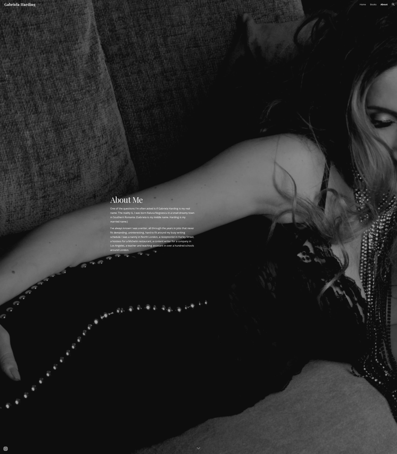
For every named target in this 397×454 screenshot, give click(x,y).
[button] (393, 4)
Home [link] (363, 4)
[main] (152, 227)
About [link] (384, 4)
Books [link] (373, 4)
